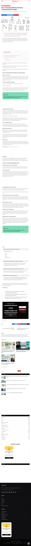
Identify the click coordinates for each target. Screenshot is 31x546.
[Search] (28, 1)
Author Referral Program (4, 505)
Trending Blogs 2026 (4, 511)
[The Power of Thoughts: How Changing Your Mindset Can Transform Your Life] (3, 381)
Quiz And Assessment (4, 519)
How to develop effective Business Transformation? (12, 55)
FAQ (2, 504)
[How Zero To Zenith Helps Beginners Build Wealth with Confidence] (8, 358)
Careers (2, 502)
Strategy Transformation (4, 434)
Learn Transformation (18, 541)
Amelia (2, 333)
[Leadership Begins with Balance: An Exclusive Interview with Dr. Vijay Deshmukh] (23, 346)
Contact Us (2, 501)
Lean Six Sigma (3, 431)
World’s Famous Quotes (4, 514)
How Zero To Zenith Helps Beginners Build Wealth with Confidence (7, 364)
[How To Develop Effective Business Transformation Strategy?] (15, 24)
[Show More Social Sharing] (20, 15)
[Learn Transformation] (15, 1)
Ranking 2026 (3, 517)
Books (2, 420)
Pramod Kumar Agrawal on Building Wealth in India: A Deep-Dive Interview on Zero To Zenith (8, 351)
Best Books (3, 513)
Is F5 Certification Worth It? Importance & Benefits (8, 329)
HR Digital (2, 428)
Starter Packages (3, 516)
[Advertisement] (16, 46)
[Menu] (2, 1)
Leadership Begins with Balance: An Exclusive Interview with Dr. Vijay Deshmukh (22, 351)
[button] (28, 543)
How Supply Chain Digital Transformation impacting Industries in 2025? (22, 329)
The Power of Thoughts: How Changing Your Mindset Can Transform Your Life (15, 380)
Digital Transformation (4, 425)
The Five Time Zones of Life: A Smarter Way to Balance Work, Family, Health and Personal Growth (17, 377)
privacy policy (20, 312)
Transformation (3, 437)
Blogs (2, 419)
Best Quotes (3, 417)
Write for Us (3, 499)
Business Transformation (4, 422)
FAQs (6, 58)
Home (2, 3)
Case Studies (3, 423)
